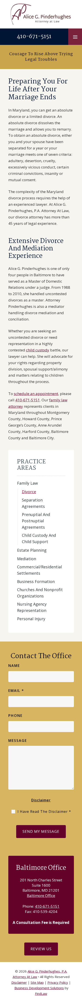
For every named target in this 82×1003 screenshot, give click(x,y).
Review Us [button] (41, 948)
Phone (15, 715)
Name (14, 665)
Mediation (26, 558)
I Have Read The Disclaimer (44, 811)
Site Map (37, 982)
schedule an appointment (36, 393)
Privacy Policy (57, 982)
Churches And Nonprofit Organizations (40, 593)
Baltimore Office (41, 895)
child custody (37, 350)
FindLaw (41, 993)
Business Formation (36, 581)
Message (17, 740)
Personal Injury (31, 618)
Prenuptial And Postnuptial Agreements (36, 521)
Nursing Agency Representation (32, 607)
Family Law (27, 483)
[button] (75, 36)
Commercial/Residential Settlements (39, 570)
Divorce (29, 491)
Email (16, 690)
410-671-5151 (34, 36)
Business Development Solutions (39, 988)
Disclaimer (41, 800)
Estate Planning (32, 550)
